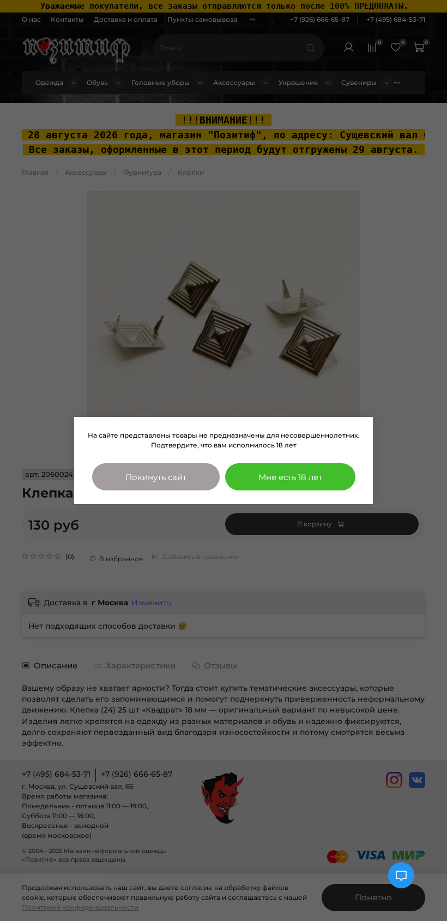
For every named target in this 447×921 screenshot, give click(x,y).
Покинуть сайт (155, 477)
